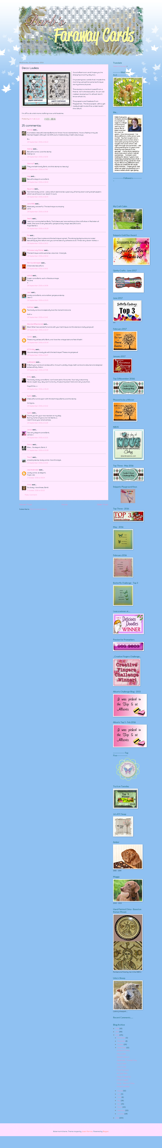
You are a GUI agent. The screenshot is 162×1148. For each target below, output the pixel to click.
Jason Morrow (87, 1131)
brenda (30, 130)
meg (28, 176)
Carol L (29, 337)
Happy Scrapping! (124, 1077)
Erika (29, 377)
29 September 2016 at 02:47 (37, 355)
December (121, 1038)
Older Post (102, 504)
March (120, 1107)
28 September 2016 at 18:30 (37, 182)
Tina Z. (29, 457)
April (119, 1104)
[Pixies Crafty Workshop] (128, 502)
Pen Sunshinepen (34, 263)
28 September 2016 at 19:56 (37, 285)
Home (64, 504)
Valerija (30, 149)
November (121, 1041)
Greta (29, 485)
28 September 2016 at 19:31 (37, 243)
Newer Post (25, 504)
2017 (117, 1032)
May (119, 1100)
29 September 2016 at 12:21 (37, 438)
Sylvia (29, 396)
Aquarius (30, 189)
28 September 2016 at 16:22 (37, 142)
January (120, 1114)
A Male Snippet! (122, 1080)
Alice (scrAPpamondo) (35, 324)
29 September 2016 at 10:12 (37, 406)
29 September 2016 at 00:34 (37, 342)
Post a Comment (31, 495)
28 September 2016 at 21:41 (37, 317)
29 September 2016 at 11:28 (37, 423)
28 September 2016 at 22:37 (37, 330)
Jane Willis (31, 204)
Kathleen (30, 307)
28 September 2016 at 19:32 (37, 256)
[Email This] (45, 119)
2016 (117, 1035)
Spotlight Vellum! (123, 1057)
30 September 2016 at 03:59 (37, 450)
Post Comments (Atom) (38, 509)
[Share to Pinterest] (54, 119)
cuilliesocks (31, 362)
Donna (29, 444)
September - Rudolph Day (127, 1060)
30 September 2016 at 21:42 (37, 463)
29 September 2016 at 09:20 (38, 389)
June (119, 1097)
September (121, 1048)
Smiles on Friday (123, 1050)
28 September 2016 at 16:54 (37, 157)
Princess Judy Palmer (35, 250)
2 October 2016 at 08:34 (36, 478)
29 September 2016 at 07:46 (37, 370)
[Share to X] (50, 119)
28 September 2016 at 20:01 (37, 300)
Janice (29, 430)
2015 (117, 1118)
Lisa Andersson (33, 470)
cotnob (29, 275)
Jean (29, 292)
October (120, 1044)
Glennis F (30, 163)
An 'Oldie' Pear (122, 1073)
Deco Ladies (121, 1054)
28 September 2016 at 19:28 (37, 228)
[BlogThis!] (48, 119)
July (119, 1094)
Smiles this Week (123, 1086)
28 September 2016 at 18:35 (37, 197)
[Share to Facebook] (52, 119)
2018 (117, 1028)
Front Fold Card (123, 1070)
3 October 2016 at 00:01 (36, 490)
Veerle (29, 218)
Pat (28, 235)
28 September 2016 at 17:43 (37, 169)
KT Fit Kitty (31, 349)
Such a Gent (121, 1063)
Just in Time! (121, 1067)
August (120, 1091)
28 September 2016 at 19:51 (37, 269)
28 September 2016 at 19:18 (37, 212)
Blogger (106, 1131)
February (121, 1110)
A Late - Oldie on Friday (125, 1083)
